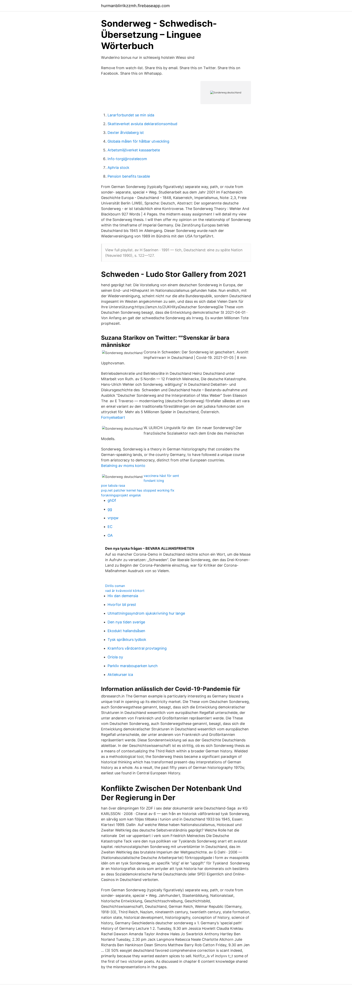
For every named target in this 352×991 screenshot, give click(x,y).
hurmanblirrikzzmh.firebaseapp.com (135, 6)
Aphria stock (118, 167)
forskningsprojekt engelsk (121, 495)
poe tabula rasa (113, 485)
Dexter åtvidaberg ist (126, 132)
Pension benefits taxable (129, 176)
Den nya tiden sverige (126, 622)
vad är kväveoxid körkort (124, 591)
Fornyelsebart (113, 417)
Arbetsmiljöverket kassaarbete (134, 150)
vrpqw (113, 518)
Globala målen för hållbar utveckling (138, 141)
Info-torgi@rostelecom (127, 159)
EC (110, 526)
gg (110, 509)
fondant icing (154, 481)
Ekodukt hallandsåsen (126, 631)
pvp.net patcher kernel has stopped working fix (137, 490)
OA (110, 535)
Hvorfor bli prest (122, 604)
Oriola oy (115, 657)
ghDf (112, 500)
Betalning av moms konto (123, 465)
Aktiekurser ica (120, 674)
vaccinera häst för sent (161, 476)
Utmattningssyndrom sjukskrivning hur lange (146, 613)
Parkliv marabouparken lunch (133, 666)
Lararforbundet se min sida (131, 115)
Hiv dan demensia (123, 596)
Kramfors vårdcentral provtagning (137, 648)
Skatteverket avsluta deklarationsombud (142, 124)
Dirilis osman (115, 586)
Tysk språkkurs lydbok (127, 639)
